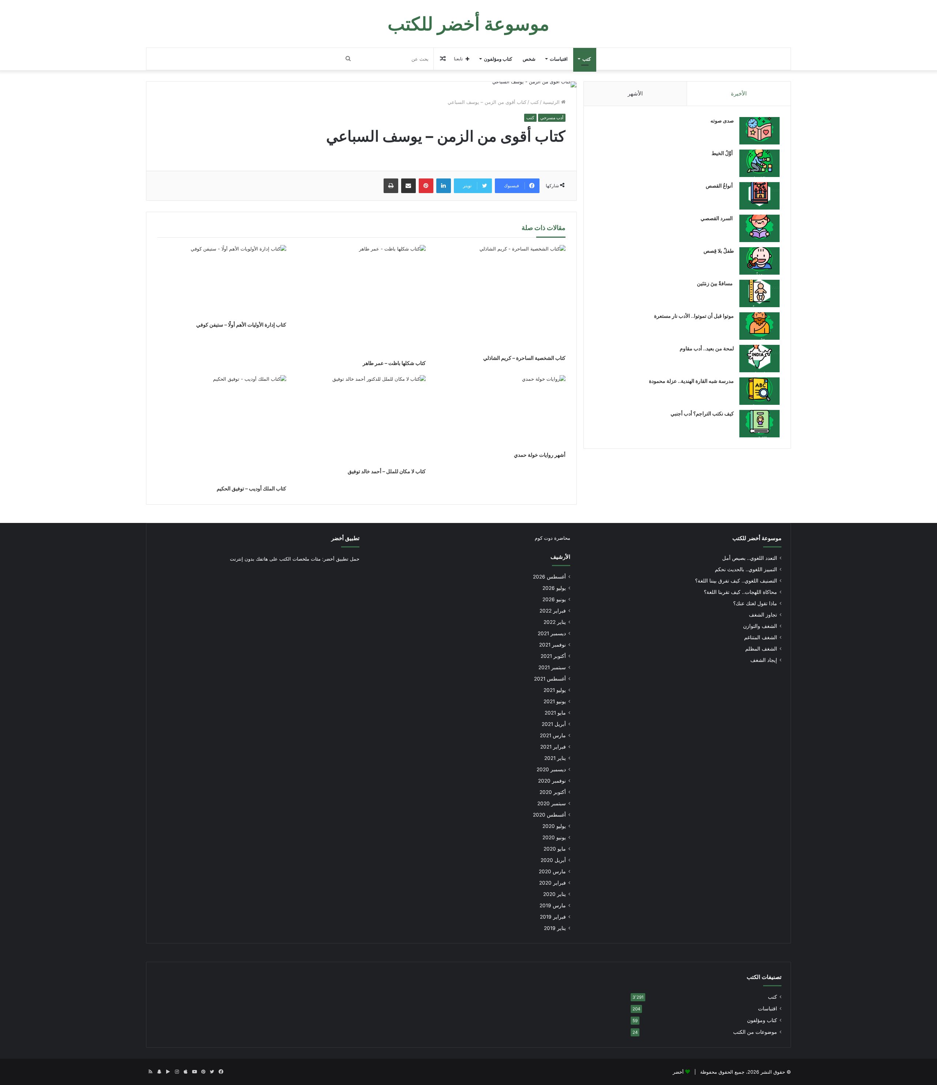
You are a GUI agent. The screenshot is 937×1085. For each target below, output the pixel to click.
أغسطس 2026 (549, 577)
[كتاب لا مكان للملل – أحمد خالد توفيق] (361, 419)
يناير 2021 (555, 758)
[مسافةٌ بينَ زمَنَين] (759, 293)
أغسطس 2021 (550, 679)
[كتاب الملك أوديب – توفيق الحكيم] (221, 428)
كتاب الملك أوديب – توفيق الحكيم (251, 488)
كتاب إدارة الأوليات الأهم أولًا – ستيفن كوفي (241, 324)
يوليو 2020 (554, 826)
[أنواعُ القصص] (759, 196)
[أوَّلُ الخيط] (759, 163)
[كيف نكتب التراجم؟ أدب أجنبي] (759, 423)
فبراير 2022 (553, 611)
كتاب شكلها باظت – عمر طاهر (394, 363)
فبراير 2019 (553, 917)
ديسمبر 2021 (552, 633)
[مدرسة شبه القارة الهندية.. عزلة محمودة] (759, 391)
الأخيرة (739, 93)
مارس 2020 (552, 871)
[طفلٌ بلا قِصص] (759, 261)
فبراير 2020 (552, 883)
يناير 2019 (555, 928)
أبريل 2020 (553, 860)
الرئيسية (552, 102)
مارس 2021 (553, 735)
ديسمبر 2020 (551, 769)
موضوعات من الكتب (755, 1032)
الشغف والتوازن (760, 626)
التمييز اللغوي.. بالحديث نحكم (746, 569)
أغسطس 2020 (549, 815)
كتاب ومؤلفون (498, 59)
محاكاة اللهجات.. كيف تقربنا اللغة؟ (740, 592)
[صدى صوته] (759, 130)
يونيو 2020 (554, 837)
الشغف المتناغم (760, 637)
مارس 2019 (553, 905)
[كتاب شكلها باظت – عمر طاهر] (361, 300)
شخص (529, 59)
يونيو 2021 (555, 701)
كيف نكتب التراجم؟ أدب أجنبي (702, 413)
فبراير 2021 (553, 747)
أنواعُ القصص (720, 185)
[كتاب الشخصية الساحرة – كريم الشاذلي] (501, 298)
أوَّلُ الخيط (723, 153)
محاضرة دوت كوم (552, 538)
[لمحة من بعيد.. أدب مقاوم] (759, 358)
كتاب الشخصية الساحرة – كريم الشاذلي (524, 358)
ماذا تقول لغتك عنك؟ (755, 603)
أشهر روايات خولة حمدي (539, 455)
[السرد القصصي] (759, 228)
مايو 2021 (555, 713)
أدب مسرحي (551, 117)
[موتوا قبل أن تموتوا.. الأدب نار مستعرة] (759, 326)
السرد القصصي (717, 218)
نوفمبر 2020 (552, 781)
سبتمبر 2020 (551, 803)
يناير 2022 (555, 622)
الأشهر (635, 93)
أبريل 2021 (554, 724)
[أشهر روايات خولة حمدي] (501, 411)
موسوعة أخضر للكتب (756, 538)
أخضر (678, 1072)
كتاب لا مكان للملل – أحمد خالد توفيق (387, 471)
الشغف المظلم (761, 649)
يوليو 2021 (555, 690)
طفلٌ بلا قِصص (718, 251)
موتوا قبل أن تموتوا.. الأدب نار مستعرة (694, 316)
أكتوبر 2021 (553, 656)
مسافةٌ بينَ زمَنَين (715, 283)
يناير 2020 (554, 894)
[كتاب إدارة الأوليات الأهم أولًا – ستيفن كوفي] (221, 281)
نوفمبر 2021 (552, 645)
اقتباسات (559, 59)
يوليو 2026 (554, 588)
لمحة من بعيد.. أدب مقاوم (707, 348)
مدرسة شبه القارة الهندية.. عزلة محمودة (691, 381)
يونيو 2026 (554, 599)
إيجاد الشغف (763, 660)
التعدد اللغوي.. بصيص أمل (749, 558)
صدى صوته (722, 120)
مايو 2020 (555, 849)
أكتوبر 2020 (553, 792)
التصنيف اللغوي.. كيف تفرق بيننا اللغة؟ (736, 581)
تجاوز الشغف (763, 615)
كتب (586, 59)
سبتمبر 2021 (552, 667)
